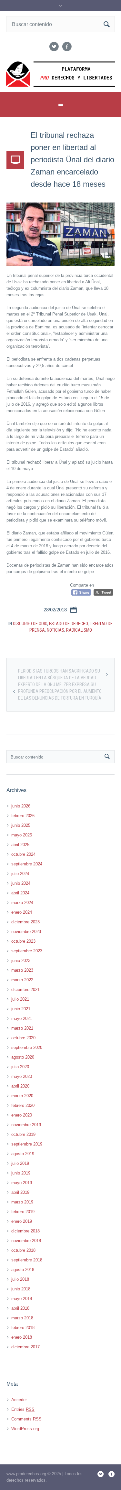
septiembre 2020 (26, 1047)
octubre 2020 (23, 1037)
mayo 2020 (21, 1076)
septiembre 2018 (26, 1260)
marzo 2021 (22, 1028)
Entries (23, 1409)
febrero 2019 (23, 1211)
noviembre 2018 (26, 1240)
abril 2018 (20, 1308)
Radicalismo (79, 630)
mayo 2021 (21, 1018)
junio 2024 (20, 883)
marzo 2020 (22, 1095)
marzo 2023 (22, 970)
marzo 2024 (22, 902)
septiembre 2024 (26, 864)
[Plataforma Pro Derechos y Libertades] (60, 74)
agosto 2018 (22, 1269)
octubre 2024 (23, 854)
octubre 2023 (23, 941)
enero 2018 (21, 1337)
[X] (54, 47)
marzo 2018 (22, 1318)
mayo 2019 (21, 1182)
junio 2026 (20, 806)
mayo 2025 (21, 835)
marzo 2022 (22, 979)
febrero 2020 (23, 1105)
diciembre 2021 (25, 989)
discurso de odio (30, 623)
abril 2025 (20, 844)
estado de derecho (68, 623)
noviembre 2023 (26, 931)
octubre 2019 (23, 1134)
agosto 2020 (22, 1057)
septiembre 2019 (26, 1144)
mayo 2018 (21, 1298)
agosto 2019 (22, 1153)
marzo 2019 (22, 1202)
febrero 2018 (23, 1327)
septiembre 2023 (26, 950)
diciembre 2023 (25, 921)
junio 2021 (20, 1008)
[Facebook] (67, 47)
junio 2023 (20, 960)
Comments (26, 1419)
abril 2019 (20, 1192)
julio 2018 (20, 1279)
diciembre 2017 (25, 1346)
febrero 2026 (23, 815)
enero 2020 (21, 1115)
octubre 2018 (23, 1250)
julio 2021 (20, 999)
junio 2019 (20, 1173)
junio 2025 (20, 825)
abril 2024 (20, 893)
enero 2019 (21, 1221)
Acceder (19, 1399)
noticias (55, 630)
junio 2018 (20, 1289)
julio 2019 (20, 1163)
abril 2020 (20, 1086)
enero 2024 (21, 912)
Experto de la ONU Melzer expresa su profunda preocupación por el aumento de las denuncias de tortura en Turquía (60, 691)
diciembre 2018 (25, 1231)
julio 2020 (20, 1066)
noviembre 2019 (26, 1124)
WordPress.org (25, 1428)
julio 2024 (20, 873)
